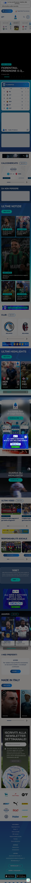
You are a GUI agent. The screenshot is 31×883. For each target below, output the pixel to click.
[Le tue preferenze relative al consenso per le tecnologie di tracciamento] (28, 880)
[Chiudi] (25, 437)
